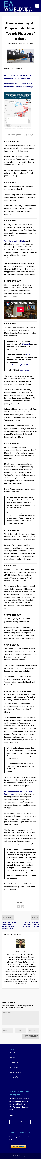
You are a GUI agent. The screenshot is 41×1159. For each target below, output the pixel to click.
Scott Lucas (18, 44)
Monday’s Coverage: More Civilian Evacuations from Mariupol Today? (18, 85)
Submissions (13, 1067)
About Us (12, 1053)
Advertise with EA (15, 1072)
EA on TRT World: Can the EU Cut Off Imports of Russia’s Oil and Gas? (19, 77)
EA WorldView (23, 1156)
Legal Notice (13, 1063)
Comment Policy (14, 1077)
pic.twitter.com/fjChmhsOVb (18, 365)
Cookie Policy (13, 1082)
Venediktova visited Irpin (14, 241)
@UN (28, 354)
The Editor (12, 1058)
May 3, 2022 (24, 370)
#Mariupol (26, 344)
